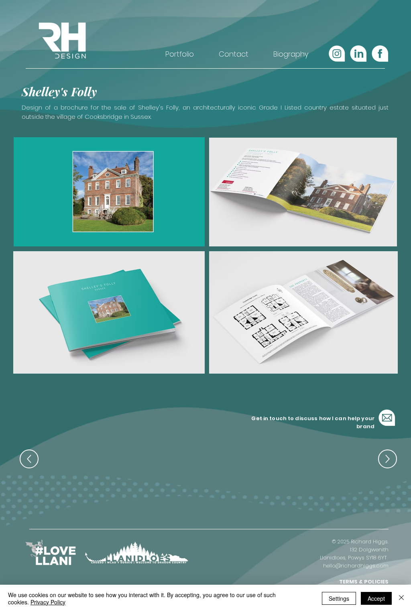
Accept (376, 598)
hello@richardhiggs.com (356, 565)
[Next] (387, 458)
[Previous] (29, 458)
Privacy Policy (48, 602)
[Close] (401, 598)
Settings (339, 598)
